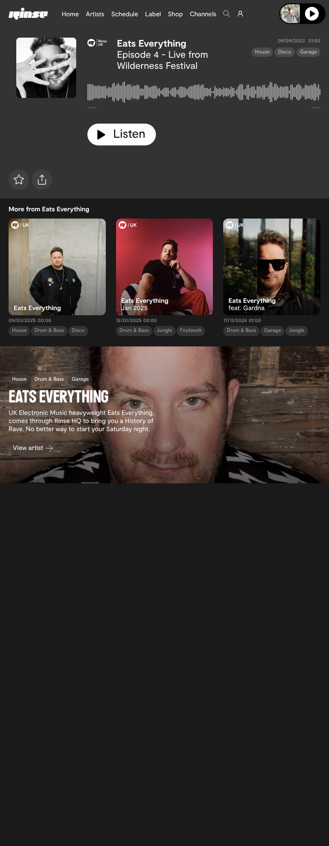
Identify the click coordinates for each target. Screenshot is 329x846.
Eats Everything (151, 43)
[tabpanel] (203, 94)
